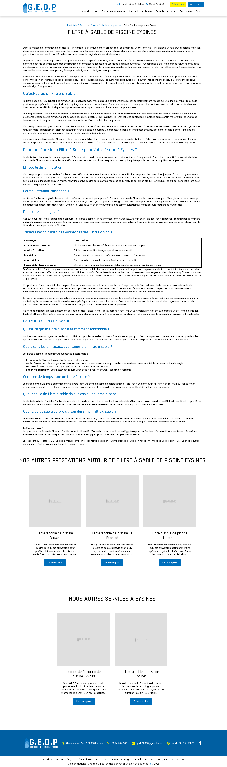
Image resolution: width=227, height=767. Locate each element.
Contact (200, 11)
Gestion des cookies (136, 763)
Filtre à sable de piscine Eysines (141, 674)
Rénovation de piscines (140, 11)
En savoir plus (55, 562)
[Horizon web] (151, 763)
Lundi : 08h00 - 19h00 (132, 4)
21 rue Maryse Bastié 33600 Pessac (84, 743)
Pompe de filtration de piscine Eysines (83, 674)
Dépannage (178, 4)
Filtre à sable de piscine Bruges (55, 535)
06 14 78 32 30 (119, 743)
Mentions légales (77, 763)
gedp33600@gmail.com (149, 743)
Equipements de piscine (113, 11)
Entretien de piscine (166, 11)
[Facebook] (168, 4)
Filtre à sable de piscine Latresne (169, 535)
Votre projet (196, 4)
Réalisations (186, 11)
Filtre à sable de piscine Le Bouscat (112, 535)
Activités (47, 759)
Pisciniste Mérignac (64, 759)
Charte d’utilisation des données (106, 763)
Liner (95, 11)
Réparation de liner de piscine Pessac (98, 759)
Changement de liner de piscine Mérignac (144, 759)
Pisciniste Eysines (179, 759)
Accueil (85, 11)
